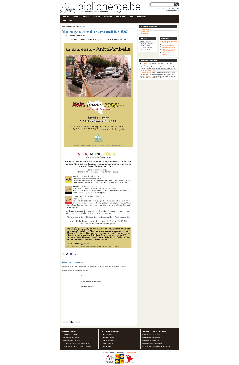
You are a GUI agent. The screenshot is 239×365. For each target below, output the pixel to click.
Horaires (85, 17)
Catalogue (67, 21)
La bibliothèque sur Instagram (151, 337)
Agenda (72, 26)
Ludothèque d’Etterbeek (169, 45)
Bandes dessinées (108, 340)
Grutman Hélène (146, 72)
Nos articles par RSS (130, 352)
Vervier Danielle (145, 76)
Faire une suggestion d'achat (71, 340)
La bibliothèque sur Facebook (151, 335)
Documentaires (107, 346)
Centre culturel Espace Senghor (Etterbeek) (168, 50)
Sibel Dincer (144, 63)
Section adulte (80, 26)
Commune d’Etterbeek (168, 47)
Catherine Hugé (145, 67)
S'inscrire (108, 17)
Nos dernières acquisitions (71, 337)
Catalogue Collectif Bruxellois (167, 53)
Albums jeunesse (108, 343)
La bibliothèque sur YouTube (150, 340)
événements (145, 33)
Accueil (66, 17)
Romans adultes (108, 335)
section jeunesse (146, 29)
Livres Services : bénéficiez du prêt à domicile (77, 346)
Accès (75, 17)
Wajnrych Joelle (146, 70)
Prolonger (120, 17)
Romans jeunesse (108, 337)
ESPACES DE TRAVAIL (70, 335)
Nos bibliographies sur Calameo (152, 343)
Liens (131, 17)
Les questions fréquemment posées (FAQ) (76, 343)
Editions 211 (141, 17)
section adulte (145, 31)
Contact (96, 17)
